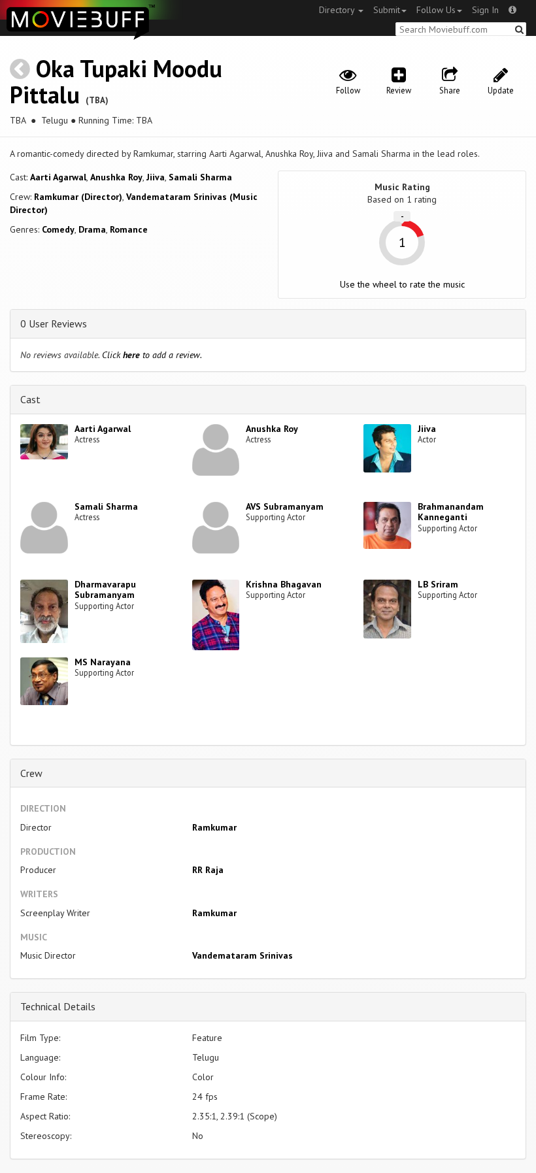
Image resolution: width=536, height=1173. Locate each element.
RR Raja (208, 870)
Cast (30, 399)
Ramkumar (214, 827)
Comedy (58, 229)
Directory (338, 10)
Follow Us (436, 10)
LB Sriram (438, 584)
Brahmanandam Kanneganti (451, 512)
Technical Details (57, 1006)
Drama (92, 229)
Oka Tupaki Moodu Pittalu (116, 81)
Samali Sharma (200, 177)
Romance (129, 229)
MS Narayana (103, 662)
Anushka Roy (116, 177)
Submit (386, 10)
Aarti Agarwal (58, 177)
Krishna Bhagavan (284, 584)
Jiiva (155, 177)
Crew (31, 773)
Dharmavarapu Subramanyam (105, 589)
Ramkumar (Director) (78, 197)
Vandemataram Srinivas (242, 955)
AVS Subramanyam (285, 506)
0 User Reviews (53, 323)
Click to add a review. (152, 355)
